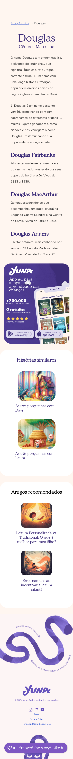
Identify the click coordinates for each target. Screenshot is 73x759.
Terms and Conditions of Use (36, 724)
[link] (20, 334)
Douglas (40, 23)
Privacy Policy (36, 719)
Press (36, 714)
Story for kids (20, 23)
